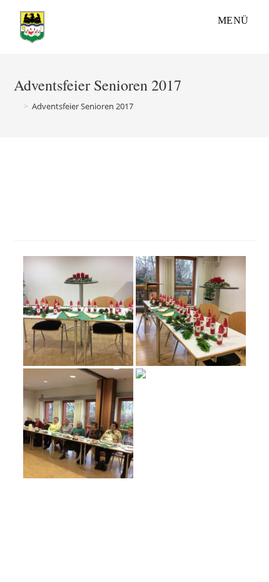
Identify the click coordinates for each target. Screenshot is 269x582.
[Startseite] (17, 106)
